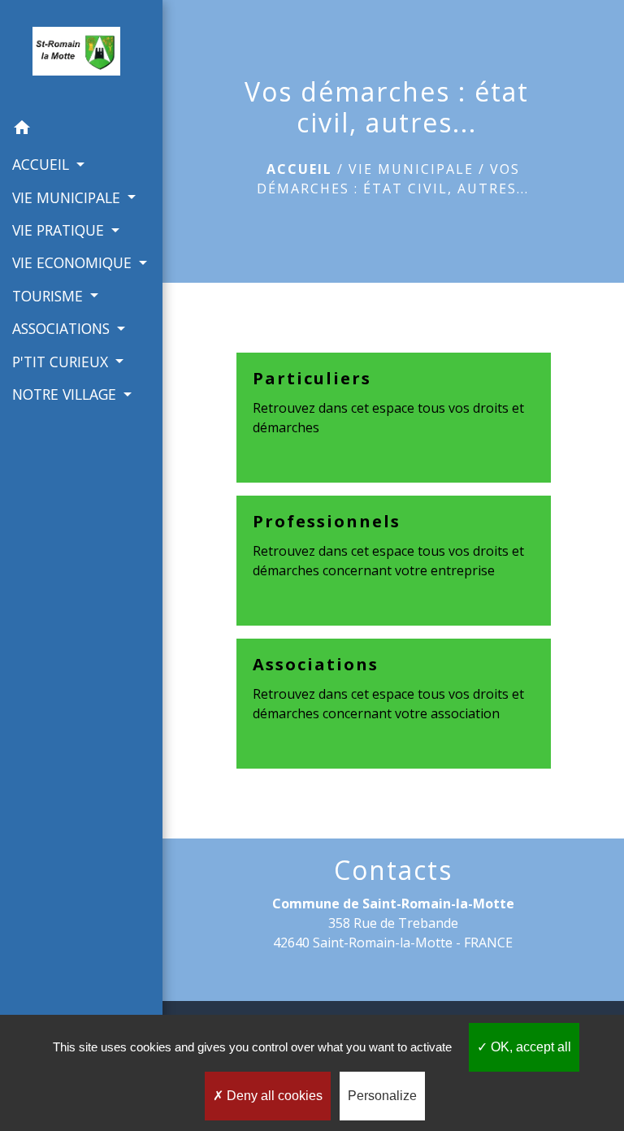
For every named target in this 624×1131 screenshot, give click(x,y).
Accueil (299, 169)
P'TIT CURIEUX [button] (62, 361)
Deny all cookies (273, 1096)
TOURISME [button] (49, 296)
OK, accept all (529, 1047)
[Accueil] (80, 56)
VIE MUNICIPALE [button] (68, 197)
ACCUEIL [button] (42, 164)
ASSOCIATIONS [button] (63, 328)
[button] (81, 130)
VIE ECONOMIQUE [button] (74, 262)
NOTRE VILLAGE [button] (66, 394)
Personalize (382, 1096)
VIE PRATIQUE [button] (60, 230)
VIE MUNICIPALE (411, 169)
